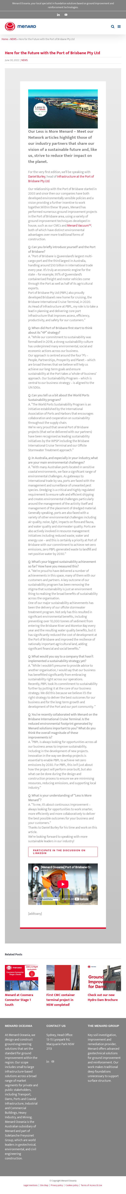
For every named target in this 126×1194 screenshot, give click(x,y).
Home (5, 39)
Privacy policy (57, 1185)
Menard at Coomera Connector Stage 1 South (21, 977)
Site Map (44, 1185)
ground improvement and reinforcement (104, 1060)
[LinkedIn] (47, 1061)
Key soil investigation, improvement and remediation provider (102, 1039)
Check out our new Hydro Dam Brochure (104, 977)
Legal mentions (30, 1185)
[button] (7, 986)
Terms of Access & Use (91, 1185)
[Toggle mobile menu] (119, 26)
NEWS (13, 39)
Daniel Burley (36, 176)
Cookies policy (71, 1185)
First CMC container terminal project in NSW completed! (63, 977)
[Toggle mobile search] (112, 26)
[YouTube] (53, 1061)
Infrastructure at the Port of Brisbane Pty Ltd (61, 179)
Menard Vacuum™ (79, 225)
